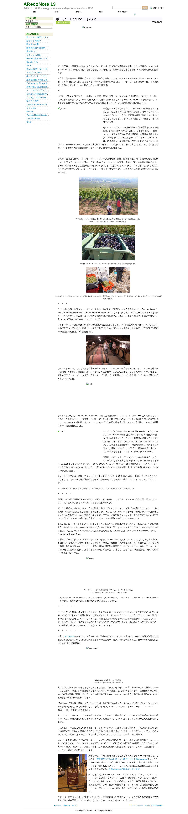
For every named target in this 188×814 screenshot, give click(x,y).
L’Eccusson (69, 636)
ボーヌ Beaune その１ (67, 805)
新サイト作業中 (33, 41)
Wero (28, 65)
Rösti (28, 122)
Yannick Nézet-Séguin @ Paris (41, 115)
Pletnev (29, 111)
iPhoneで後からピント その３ (41, 58)
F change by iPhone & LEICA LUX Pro (44, 83)
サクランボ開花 (33, 55)
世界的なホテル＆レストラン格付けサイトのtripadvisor (122, 759)
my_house (122, 12)
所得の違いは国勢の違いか (38, 87)
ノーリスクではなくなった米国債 (41, 90)
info (56, 12)
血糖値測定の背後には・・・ (39, 80)
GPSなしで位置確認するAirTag (40, 94)
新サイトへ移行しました (37, 37)
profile (79, 12)
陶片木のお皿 (32, 44)
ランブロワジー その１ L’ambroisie (145, 805)
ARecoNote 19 (40, 4)
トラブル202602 (34, 72)
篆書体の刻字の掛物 (35, 48)
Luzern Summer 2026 (36, 104)
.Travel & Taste (63, 23)
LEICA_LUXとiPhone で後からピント (43, 97)
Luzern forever (33, 118)
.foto (101, 12)
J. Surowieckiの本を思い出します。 (125, 769)
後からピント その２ (36, 76)
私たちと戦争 (32, 101)
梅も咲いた (31, 51)
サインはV (31, 108)
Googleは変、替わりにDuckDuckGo (43, 69)
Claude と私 (32, 62)
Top (34, 12)
